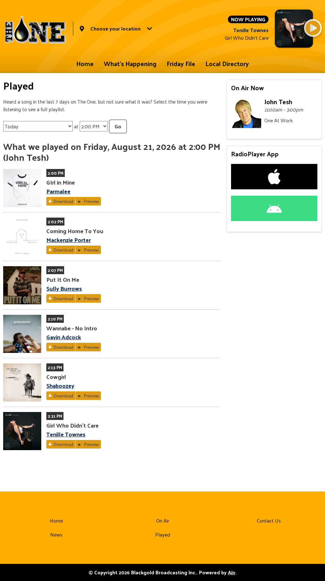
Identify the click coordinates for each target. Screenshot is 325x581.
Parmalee (58, 191)
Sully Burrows (64, 288)
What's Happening (130, 63)
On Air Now (247, 87)
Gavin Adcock (63, 337)
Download (63, 201)
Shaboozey (60, 385)
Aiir (231, 572)
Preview (91, 201)
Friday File (181, 63)
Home (85, 63)
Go (118, 126)
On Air (162, 520)
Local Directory (227, 63)
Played (162, 534)
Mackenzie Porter (68, 239)
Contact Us (269, 520)
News (56, 534)
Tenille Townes (65, 434)
